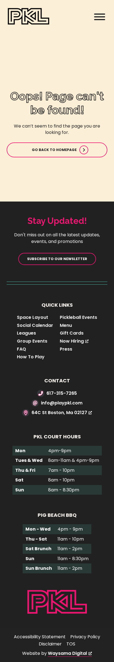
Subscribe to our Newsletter (57, 258)
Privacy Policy (85, 637)
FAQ (21, 349)
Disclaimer (50, 644)
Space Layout (32, 317)
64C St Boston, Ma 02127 (59, 412)
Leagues (26, 333)
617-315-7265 (61, 393)
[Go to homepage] (57, 601)
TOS (70, 644)
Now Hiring (72, 341)
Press (66, 349)
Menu (66, 325)
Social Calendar (35, 325)
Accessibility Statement (40, 637)
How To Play (31, 357)
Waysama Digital (67, 653)
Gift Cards (72, 333)
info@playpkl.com (61, 403)
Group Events (32, 341)
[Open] (99, 17)
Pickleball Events (78, 317)
